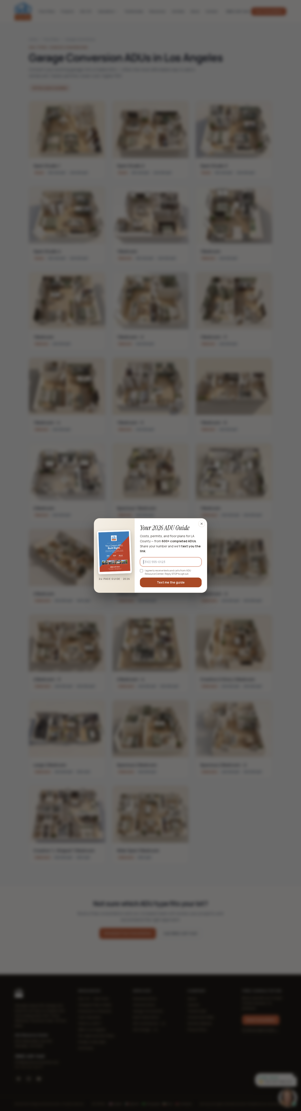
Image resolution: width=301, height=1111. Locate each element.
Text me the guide (171, 582)
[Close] (202, 524)
